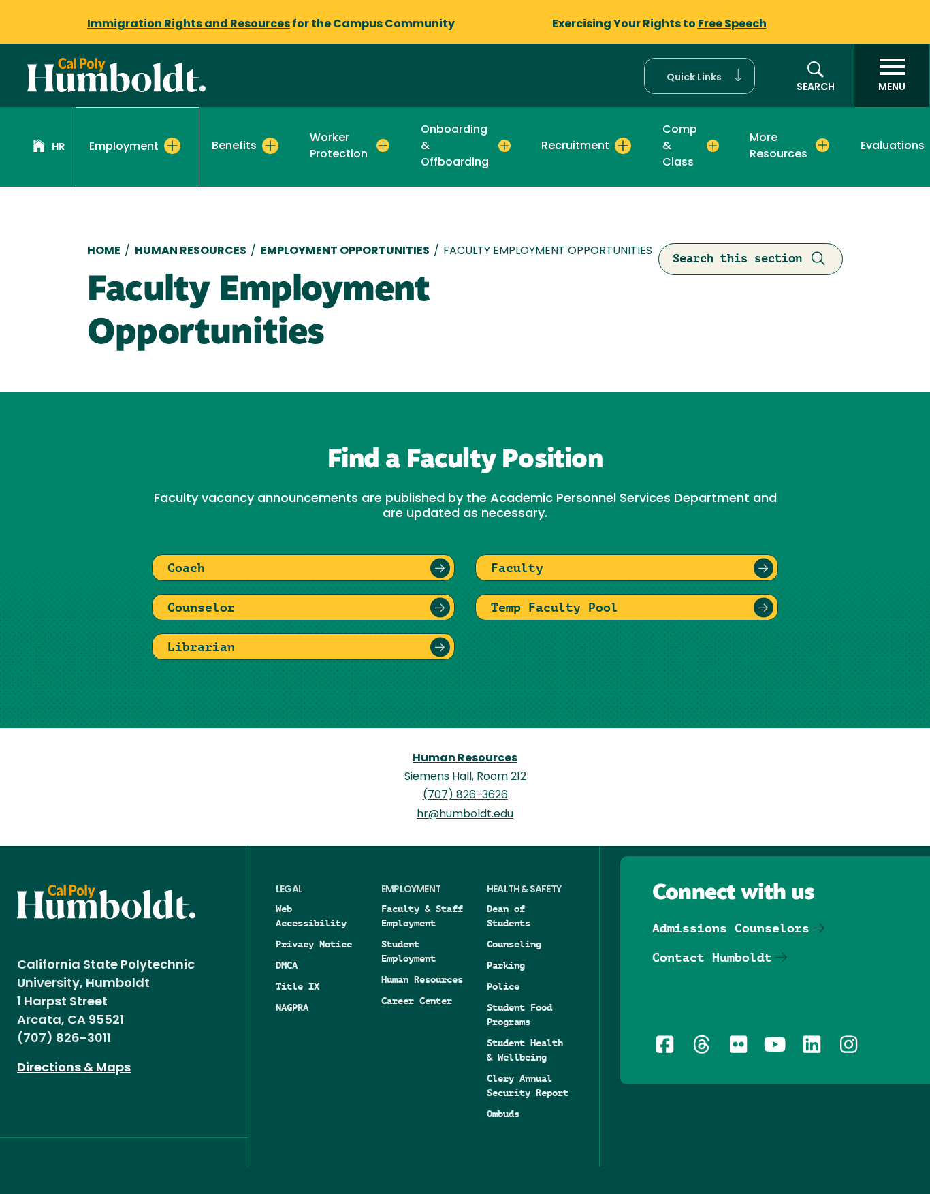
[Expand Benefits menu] (270, 146)
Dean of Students (508, 915)
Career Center (416, 1000)
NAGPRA (292, 1007)
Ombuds (503, 1113)
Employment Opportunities (345, 251)
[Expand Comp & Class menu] (713, 146)
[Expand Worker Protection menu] (382, 146)
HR (58, 147)
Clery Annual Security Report (527, 1085)
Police (503, 986)
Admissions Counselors (730, 928)
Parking (506, 965)
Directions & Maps (74, 1069)
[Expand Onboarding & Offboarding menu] (504, 146)
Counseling (514, 944)
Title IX (297, 986)
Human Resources (190, 251)
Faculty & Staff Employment (422, 915)
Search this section (737, 258)
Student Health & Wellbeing (525, 1050)
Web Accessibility (311, 915)
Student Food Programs (519, 1014)
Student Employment (408, 951)
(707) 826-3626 (465, 795)
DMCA (287, 965)
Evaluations (893, 146)
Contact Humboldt (712, 957)
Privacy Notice (314, 944)
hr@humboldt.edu (465, 814)
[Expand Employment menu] (172, 146)
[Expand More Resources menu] (822, 146)
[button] (699, 76)
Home (104, 251)
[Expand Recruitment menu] (623, 146)
